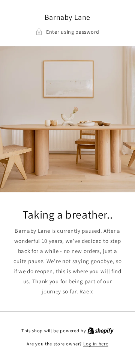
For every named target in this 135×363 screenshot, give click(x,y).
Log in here (95, 344)
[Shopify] (100, 330)
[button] (67, 32)
